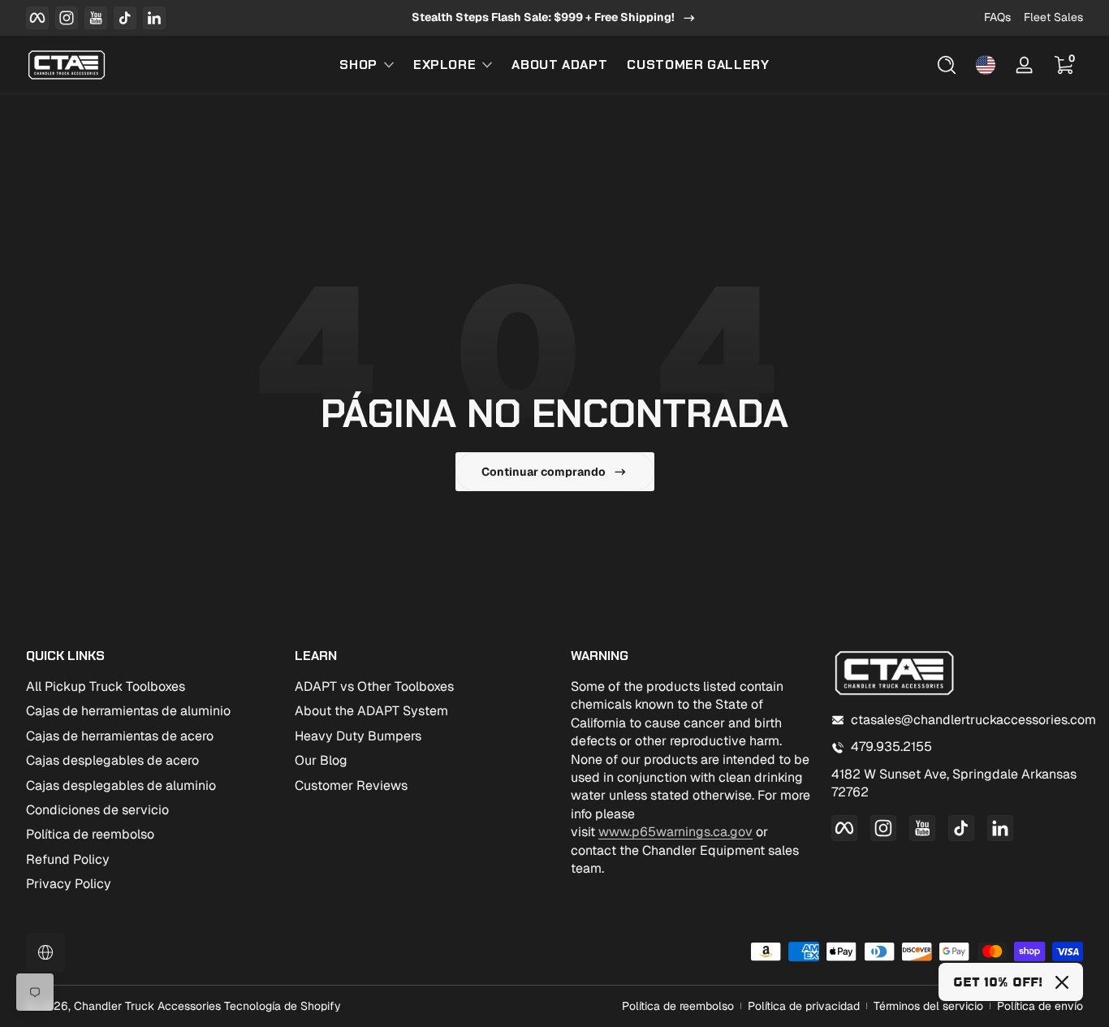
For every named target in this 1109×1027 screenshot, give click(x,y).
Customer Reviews (351, 785)
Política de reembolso (90, 834)
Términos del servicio (928, 1006)
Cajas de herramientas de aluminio (128, 710)
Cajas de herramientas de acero (120, 735)
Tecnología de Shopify (282, 1006)
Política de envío (1040, 1006)
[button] (946, 65)
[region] (554, 17)
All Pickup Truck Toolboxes (105, 686)
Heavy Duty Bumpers (358, 735)
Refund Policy (68, 859)
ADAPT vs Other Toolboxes (374, 686)
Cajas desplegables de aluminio (121, 785)
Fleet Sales (1053, 17)
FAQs (997, 17)
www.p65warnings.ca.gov (675, 831)
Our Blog (321, 760)
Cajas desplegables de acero (112, 760)
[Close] (1061, 982)
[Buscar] (946, 65)
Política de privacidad (804, 1006)
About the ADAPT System (371, 710)
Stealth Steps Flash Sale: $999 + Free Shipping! (543, 17)
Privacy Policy (68, 883)
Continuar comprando (543, 471)
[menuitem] (152, 687)
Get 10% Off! (997, 982)
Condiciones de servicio (97, 809)
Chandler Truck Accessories (147, 1006)
